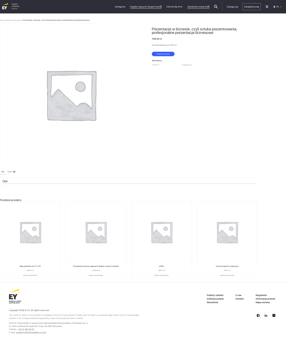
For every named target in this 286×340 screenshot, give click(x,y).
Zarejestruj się (251, 6)
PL (278, 7)
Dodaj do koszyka (163, 54)
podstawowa (17, 20)
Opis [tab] (2, 172)
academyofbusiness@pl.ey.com (31, 332)
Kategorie (120, 6)
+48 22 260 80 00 (26, 329)
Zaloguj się (232, 6)
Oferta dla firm (174, 6)
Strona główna (5, 20)
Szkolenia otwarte (197, 6)
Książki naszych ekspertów (144, 6)
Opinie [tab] (11, 172)
